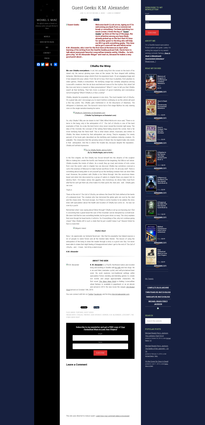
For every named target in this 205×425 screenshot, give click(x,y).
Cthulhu (80, 315)
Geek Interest (96, 315)
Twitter (90, 294)
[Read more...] (150, 62)
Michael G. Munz (47, 20)
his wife (118, 268)
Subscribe (100, 353)
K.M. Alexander (115, 315)
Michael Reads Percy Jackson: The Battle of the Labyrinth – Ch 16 (157, 348)
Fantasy (87, 315)
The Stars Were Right (107, 281)
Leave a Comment (114, 13)
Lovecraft (126, 315)
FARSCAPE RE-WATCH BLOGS (158, 297)
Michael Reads (149, 356)
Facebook (98, 294)
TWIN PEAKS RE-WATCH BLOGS (158, 292)
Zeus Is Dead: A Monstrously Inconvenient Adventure (157, 56)
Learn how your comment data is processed (112, 416)
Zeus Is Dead (149, 366)
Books (166, 364)
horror (105, 315)
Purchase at (150, 92)
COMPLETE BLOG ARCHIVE (158, 288)
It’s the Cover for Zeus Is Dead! (156, 361)
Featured (79, 312)
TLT (151, 340)
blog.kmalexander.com (120, 294)
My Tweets (149, 279)
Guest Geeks (89, 312)
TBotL (156, 356)
